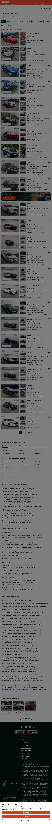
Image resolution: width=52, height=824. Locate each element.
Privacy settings (26, 821)
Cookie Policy (5, 809)
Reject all (26, 816)
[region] (26, 813)
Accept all (26, 812)
